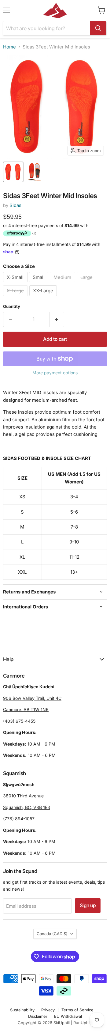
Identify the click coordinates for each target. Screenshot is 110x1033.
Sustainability (22, 1009)
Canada (52, 933)
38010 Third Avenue (23, 795)
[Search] (98, 28)
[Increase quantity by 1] (57, 319)
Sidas (15, 205)
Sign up (88, 905)
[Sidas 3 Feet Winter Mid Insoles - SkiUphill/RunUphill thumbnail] (13, 172)
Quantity (11, 306)
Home (9, 46)
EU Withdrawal (68, 1016)
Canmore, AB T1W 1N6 (26, 709)
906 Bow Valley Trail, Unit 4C (32, 698)
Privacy (48, 1009)
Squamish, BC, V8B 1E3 (26, 807)
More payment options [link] (55, 372)
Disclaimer (37, 1016)
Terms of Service (77, 1009)
